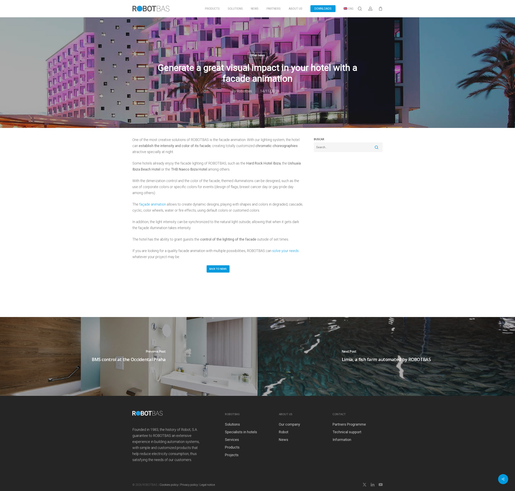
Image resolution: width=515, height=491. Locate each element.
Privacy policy (189, 484)
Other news (257, 55)
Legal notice (207, 484)
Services (232, 439)
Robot (283, 432)
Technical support (347, 432)
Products (232, 447)
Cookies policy (169, 484)
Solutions (232, 424)
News (283, 439)
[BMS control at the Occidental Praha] (129, 356)
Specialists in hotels (241, 432)
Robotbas (244, 91)
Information (342, 439)
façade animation (152, 204)
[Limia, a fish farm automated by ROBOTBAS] (386, 356)
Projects (232, 455)
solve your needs (285, 251)
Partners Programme (349, 424)
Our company (289, 424)
